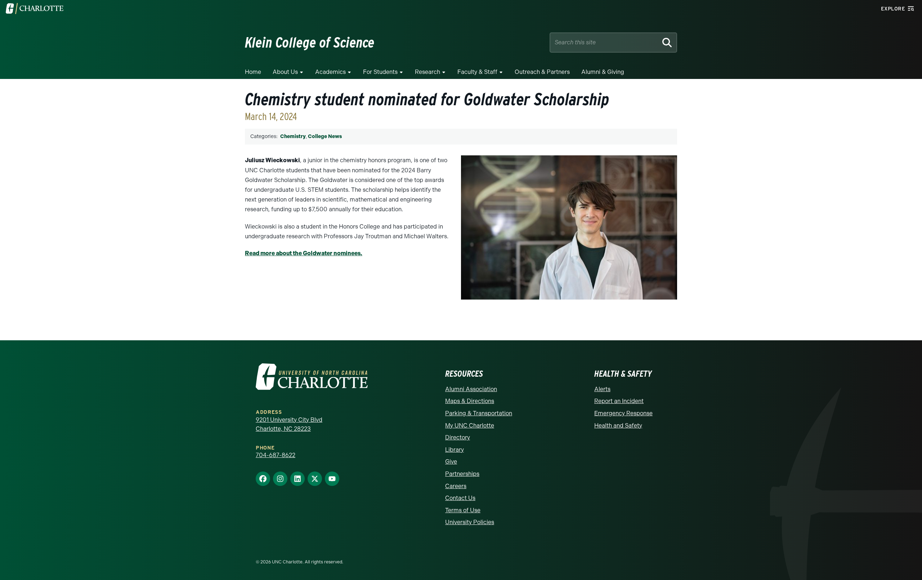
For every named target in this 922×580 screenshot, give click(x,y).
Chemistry (293, 136)
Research (427, 71)
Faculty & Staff (477, 71)
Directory (457, 437)
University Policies (469, 522)
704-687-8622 (275, 455)
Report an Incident (619, 401)
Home (253, 71)
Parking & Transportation (478, 413)
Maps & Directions (469, 401)
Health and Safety (618, 425)
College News (325, 136)
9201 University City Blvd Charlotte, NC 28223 (289, 424)
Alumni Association (471, 389)
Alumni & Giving (602, 71)
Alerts (602, 389)
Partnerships (462, 473)
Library (454, 449)
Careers (455, 486)
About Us (285, 71)
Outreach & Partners (542, 71)
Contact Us (460, 498)
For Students (380, 71)
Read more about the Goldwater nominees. (303, 253)
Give (451, 461)
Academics (330, 71)
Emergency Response (623, 413)
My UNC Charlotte (469, 425)
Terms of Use (462, 510)
